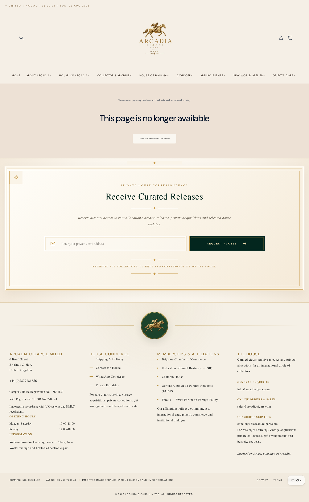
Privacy (262, 480)
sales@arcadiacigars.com (254, 406)
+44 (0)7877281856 (23, 380)
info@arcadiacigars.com (253, 389)
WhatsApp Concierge (110, 376)
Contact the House (108, 367)
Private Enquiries (107, 385)
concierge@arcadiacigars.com (257, 423)
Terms (277, 480)
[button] (21, 37)
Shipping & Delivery (110, 359)
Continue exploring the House (154, 138)
